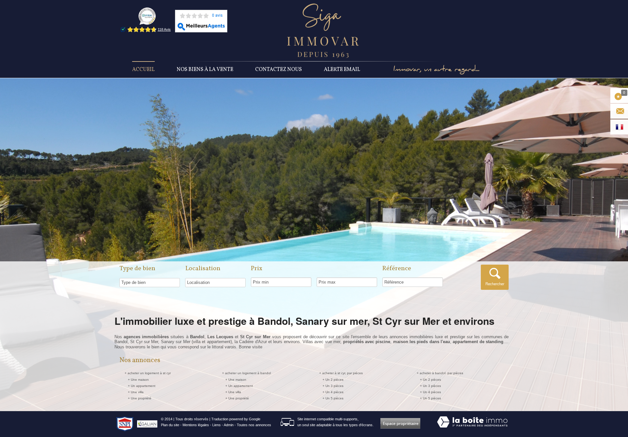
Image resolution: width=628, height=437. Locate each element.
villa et (200, 341)
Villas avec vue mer (321, 341)
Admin (229, 425)
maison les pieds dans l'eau (421, 341)
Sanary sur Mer (175, 341)
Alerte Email (342, 69)
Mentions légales (196, 425)
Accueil (143, 69)
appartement (219, 341)
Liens (216, 425)
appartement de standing (478, 341)
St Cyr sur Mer (144, 341)
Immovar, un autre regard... (436, 70)
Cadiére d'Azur (253, 341)
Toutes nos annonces (254, 425)
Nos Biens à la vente (205, 69)
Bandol (121, 341)
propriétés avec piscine (367, 341)
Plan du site (170, 425)
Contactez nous (278, 69)
